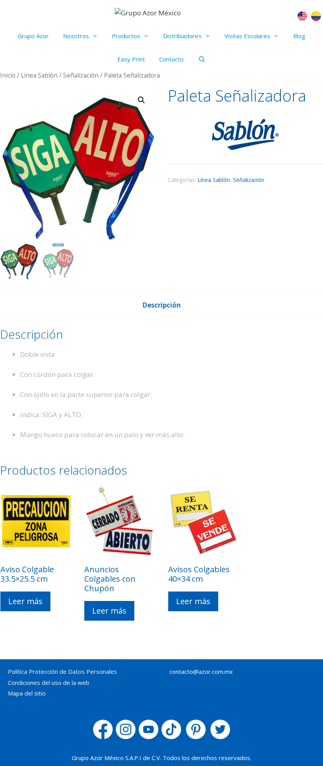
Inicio (7, 75)
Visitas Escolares (247, 36)
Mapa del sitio (27, 693)
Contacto (171, 59)
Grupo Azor (33, 36)
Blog (299, 36)
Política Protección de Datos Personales (62, 671)
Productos (126, 36)
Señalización (80, 75)
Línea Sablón (39, 75)
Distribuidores (182, 36)
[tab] (161, 305)
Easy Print (131, 59)
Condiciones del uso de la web (48, 682)
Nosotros (76, 36)
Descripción (161, 305)
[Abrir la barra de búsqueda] (201, 59)
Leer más (25, 601)
